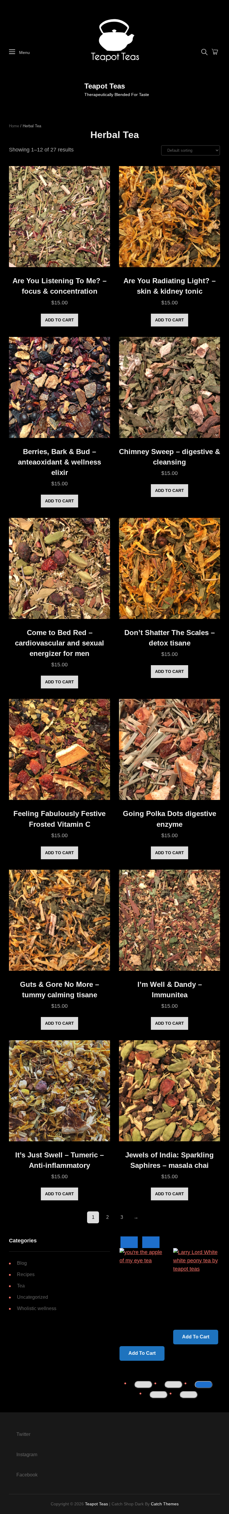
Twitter (23, 1434)
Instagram (26, 1454)
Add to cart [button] (59, 320)
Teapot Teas (104, 86)
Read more (140, 1336)
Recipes (26, 1274)
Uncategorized (32, 1297)
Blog (22, 1263)
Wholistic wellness (36, 1308)
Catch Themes (165, 1503)
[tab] (143, 1384)
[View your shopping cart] (215, 52)
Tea (21, 1285)
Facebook (27, 1474)
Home (14, 126)
